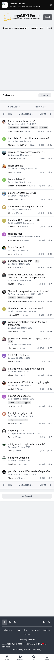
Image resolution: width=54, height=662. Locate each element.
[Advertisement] (27, 59)
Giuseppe (15, 155)
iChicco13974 (16, 223)
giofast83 (15, 398)
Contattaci (35, 630)
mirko (10, 361)
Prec (10, 114)
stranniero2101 (17, 236)
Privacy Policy (21, 630)
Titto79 (14, 264)
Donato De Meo (17, 168)
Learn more (5, 5)
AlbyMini (12, 199)
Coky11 (14, 250)
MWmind (6, 647)
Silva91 (14, 195)
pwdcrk (14, 385)
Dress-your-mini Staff (17, 185)
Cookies (46, 630)
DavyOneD (15, 327)
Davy (10, 437)
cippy (10, 254)
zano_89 (14, 358)
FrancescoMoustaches (20, 294)
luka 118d (12, 158)
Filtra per (39, 107)
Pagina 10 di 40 (24, 114)
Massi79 (14, 280)
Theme (22, 639)
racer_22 (14, 209)
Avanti (43, 114)
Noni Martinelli (17, 124)
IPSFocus (31, 639)
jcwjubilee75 (13, 464)
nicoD (13, 447)
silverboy (12, 331)
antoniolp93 (16, 474)
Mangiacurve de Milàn (17, 145)
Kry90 (10, 172)
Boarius (14, 416)
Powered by (27, 649)
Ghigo (10, 213)
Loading (14, 141)
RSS (28, 634)
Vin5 (10, 450)
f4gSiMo (11, 284)
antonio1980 (13, 315)
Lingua (7, 630)
